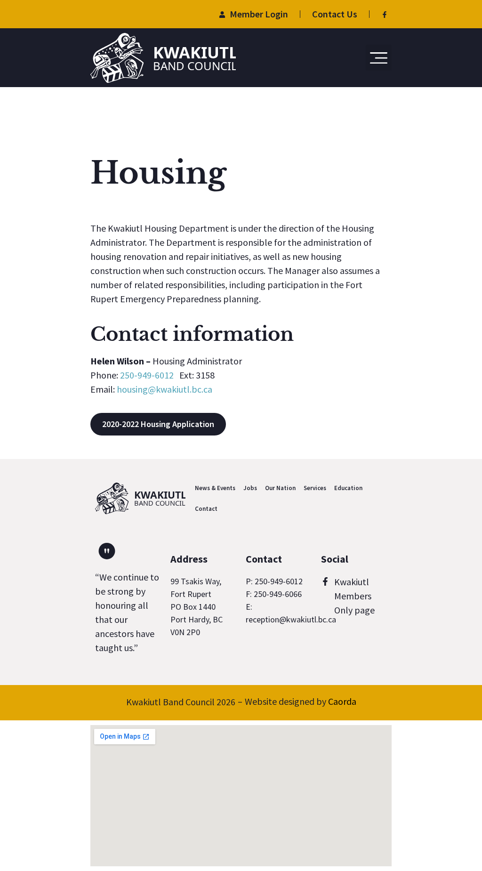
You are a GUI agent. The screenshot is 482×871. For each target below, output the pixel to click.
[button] (379, 58)
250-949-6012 (147, 375)
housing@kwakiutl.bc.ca (164, 389)
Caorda (342, 701)
